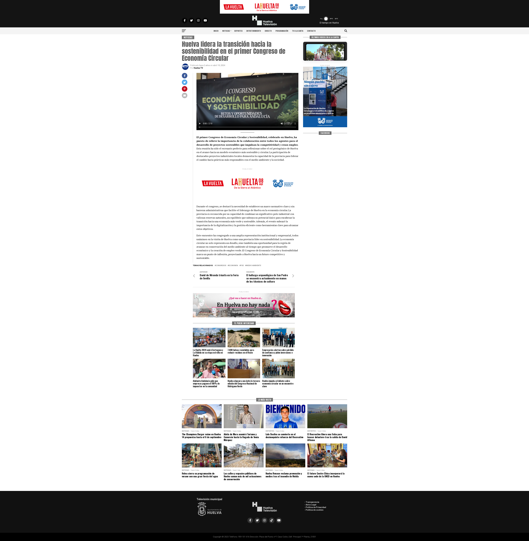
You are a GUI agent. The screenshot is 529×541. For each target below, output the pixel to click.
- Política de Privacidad (315, 507)
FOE (242, 265)
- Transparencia (311, 502)
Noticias (226, 30)
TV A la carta (297, 30)
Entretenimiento (253, 30)
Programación (282, 30)
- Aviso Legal (310, 505)
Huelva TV (198, 68)
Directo (268, 30)
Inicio (216, 30)
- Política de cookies (313, 510)
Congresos (221, 265)
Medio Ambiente (253, 265)
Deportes (238, 30)
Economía (233, 265)
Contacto (311, 30)
